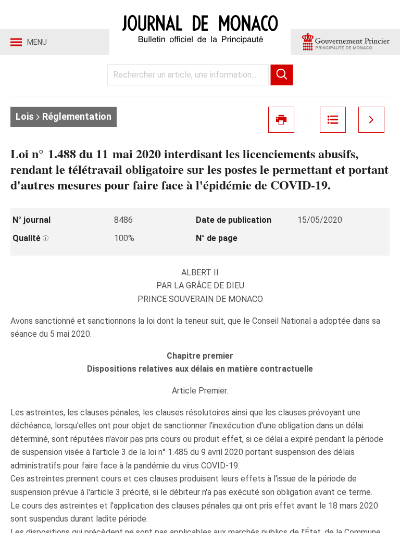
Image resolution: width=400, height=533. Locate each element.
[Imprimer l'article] (281, 120)
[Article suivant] (371, 120)
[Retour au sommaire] (333, 120)
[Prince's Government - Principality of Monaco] (345, 42)
